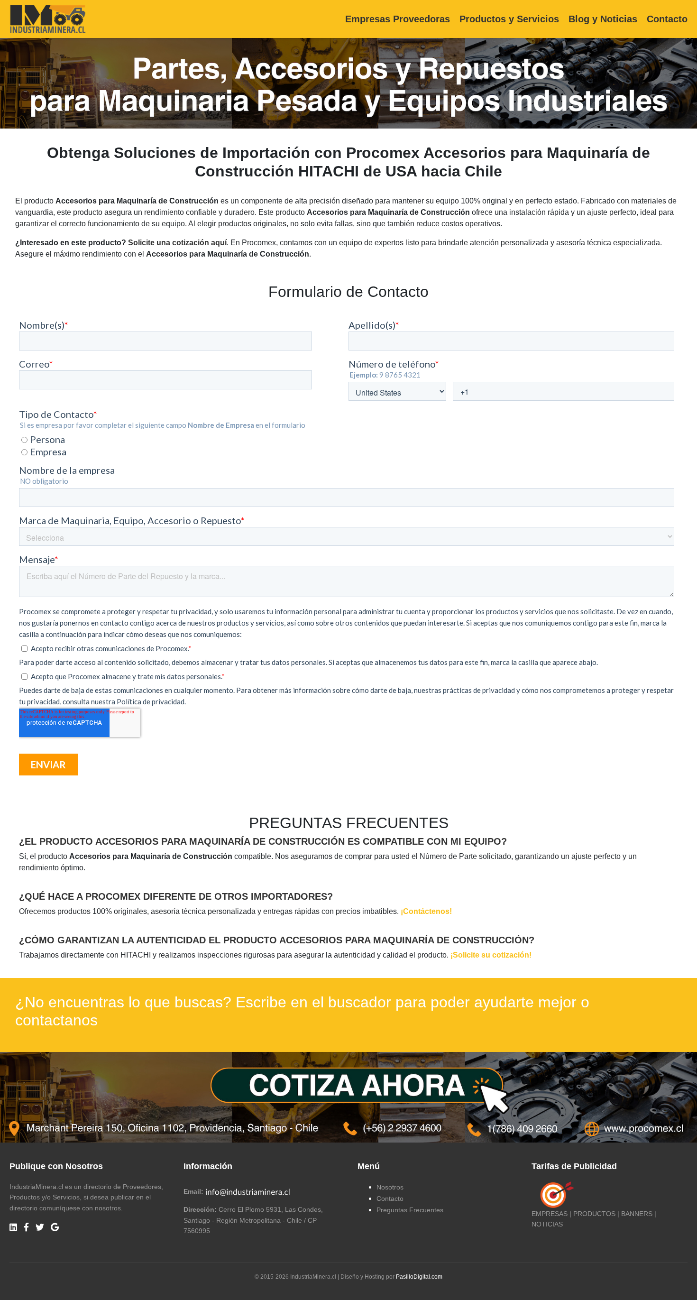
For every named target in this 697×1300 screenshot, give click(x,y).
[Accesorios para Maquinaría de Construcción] (348, 1097)
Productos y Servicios (509, 19)
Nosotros (390, 1187)
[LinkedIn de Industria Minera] (13, 1228)
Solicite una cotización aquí (177, 243)
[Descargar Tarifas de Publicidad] (555, 1194)
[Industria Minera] (47, 18)
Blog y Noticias (603, 19)
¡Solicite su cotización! (491, 955)
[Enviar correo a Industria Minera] (248, 1191)
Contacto (667, 19)
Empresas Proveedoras (397, 19)
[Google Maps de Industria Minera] (55, 1228)
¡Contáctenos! (426, 911)
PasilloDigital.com (419, 1276)
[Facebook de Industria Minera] (26, 1228)
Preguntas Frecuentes (409, 1210)
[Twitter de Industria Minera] (40, 1228)
